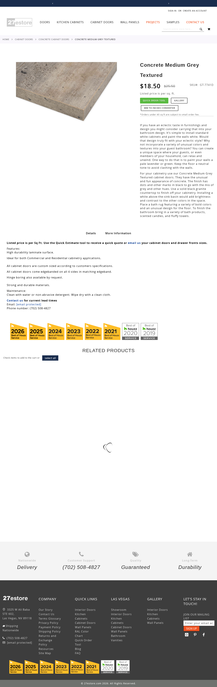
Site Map (45, 653)
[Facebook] (203, 634)
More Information (118, 233)
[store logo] (19, 22)
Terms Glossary (50, 618)
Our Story (46, 610)
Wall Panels (83, 627)
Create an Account (195, 10)
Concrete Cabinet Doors (54, 39)
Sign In (172, 10)
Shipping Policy (50, 631)
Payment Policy (50, 627)
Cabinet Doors (24, 39)
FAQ (78, 653)
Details (91, 233)
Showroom (118, 610)
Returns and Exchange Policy (47, 640)
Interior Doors (85, 610)
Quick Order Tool (154, 100)
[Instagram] (186, 634)
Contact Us (46, 614)
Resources (46, 649)
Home (6, 39)
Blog (78, 649)
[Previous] (52, 3)
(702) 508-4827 (16, 638)
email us (134, 243)
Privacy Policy (48, 623)
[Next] (168, 3)
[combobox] (183, 29)
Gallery (179, 100)
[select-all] (50, 358)
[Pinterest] (195, 634)
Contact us (15, 300)
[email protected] (28, 304)
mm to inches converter (159, 108)
